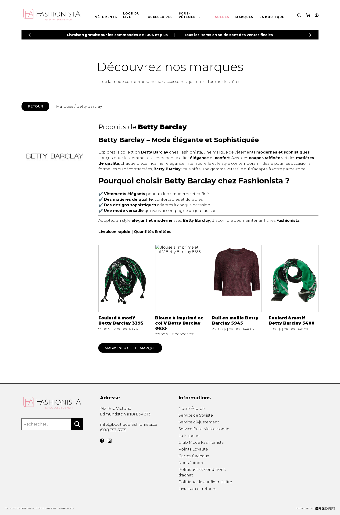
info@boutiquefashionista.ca (128, 424)
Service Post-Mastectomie (204, 429)
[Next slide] (310, 35)
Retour (35, 106)
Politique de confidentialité (205, 482)
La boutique (271, 17)
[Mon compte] (317, 15)
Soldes (222, 17)
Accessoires (160, 17)
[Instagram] (110, 440)
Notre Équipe (192, 408)
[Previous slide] (29, 35)
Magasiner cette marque (130, 348)
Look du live (131, 15)
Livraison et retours (197, 488)
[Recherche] (299, 15)
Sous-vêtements (189, 15)
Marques (244, 17)
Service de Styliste (196, 415)
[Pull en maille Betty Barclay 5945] (237, 290)
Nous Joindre (191, 463)
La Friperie (189, 435)
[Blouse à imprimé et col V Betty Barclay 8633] (180, 290)
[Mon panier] (308, 15)
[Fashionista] (52, 402)
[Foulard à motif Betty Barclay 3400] (294, 290)
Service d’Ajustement (199, 422)
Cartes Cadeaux (194, 456)
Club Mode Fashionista (201, 442)
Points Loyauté (193, 449)
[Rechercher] (77, 424)
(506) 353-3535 (113, 430)
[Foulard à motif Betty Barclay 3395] (123, 290)
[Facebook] (102, 440)
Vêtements (106, 17)
